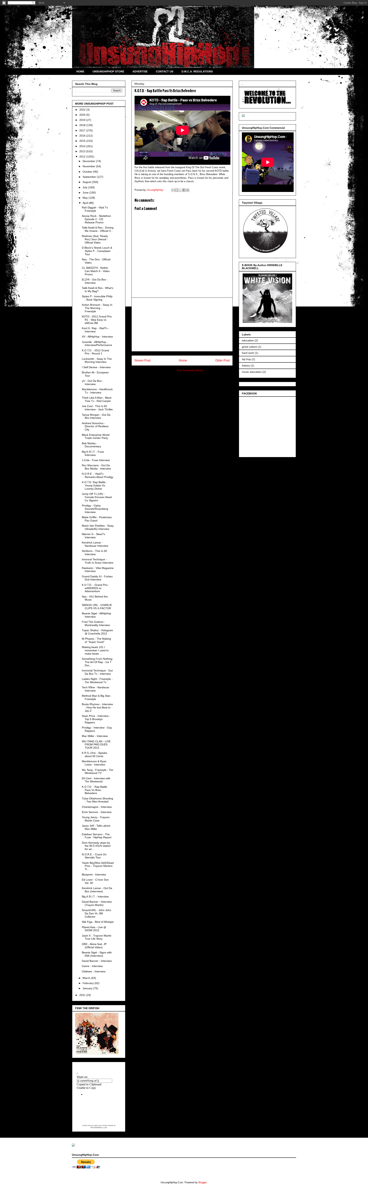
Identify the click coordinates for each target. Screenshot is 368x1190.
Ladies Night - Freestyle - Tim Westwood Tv (97, 680)
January (88, 988)
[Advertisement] (182, 324)
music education (252, 371)
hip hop (246, 359)
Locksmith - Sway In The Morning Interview (97, 360)
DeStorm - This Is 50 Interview (94, 552)
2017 (82, 130)
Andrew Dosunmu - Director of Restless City (95, 426)
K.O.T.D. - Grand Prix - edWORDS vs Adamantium (95, 588)
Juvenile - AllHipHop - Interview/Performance (97, 343)
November (89, 166)
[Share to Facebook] (184, 190)
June (86, 192)
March (87, 977)
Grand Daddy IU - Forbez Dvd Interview (97, 578)
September (90, 176)
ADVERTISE (140, 71)
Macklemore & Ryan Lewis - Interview (94, 763)
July (85, 187)
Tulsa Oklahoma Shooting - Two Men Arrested (97, 800)
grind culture (249, 346)
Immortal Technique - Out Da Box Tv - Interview (97, 672)
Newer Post (142, 360)
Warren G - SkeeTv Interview (93, 536)
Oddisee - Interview (93, 971)
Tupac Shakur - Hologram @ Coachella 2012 (97, 632)
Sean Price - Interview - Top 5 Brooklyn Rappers (96, 719)
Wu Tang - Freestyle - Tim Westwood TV (97, 771)
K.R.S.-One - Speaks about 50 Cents (94, 754)
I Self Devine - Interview (96, 367)
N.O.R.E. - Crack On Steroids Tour (94, 856)
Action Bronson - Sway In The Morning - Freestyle (97, 308)
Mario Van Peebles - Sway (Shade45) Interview (98, 527)
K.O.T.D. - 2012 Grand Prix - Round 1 (95, 352)
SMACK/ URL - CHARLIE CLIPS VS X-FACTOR (97, 606)
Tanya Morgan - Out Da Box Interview (96, 416)
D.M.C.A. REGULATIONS (197, 71)
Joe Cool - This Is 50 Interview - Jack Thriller (97, 408)
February (88, 983)
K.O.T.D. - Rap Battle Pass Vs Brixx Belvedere (94, 790)
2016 (82, 135)
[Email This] (173, 190)
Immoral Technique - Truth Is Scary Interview (97, 561)
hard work (248, 352)
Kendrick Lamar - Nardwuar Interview (95, 544)
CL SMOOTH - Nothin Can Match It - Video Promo (96, 271)
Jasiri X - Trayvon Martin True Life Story (96, 937)
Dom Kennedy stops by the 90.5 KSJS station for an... (96, 846)
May (86, 197)
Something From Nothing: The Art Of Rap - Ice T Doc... (97, 662)
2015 (82, 140)
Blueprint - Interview (94, 874)
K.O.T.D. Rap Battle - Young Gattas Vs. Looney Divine (94, 485)
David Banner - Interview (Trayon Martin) (97, 903)
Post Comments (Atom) (190, 370)
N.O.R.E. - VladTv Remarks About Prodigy (97, 475)
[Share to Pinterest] (188, 190)
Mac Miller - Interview (95, 736)
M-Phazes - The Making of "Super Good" (96, 640)
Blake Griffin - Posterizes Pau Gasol (97, 519)
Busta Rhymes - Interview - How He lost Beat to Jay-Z (97, 707)
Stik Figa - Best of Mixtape (98, 921)
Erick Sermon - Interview (97, 812)
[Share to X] (180, 190)
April (86, 202)
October (88, 171)
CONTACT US (164, 71)
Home (183, 360)
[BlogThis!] (177, 190)
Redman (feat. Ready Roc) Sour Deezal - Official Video (95, 239)
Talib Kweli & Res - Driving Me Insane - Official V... (97, 229)
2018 (82, 125)
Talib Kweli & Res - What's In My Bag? (97, 289)
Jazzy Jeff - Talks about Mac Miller (96, 827)
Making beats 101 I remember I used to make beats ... (95, 650)
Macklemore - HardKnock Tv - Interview (97, 391)
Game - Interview (92, 966)
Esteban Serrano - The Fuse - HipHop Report (96, 836)
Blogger (202, 1182)
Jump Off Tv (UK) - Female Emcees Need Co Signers (97, 497)
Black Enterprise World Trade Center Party (95, 436)
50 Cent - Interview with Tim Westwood (96, 780)
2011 (82, 995)
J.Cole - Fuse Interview (96, 460)
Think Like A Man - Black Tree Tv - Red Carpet (97, 399)
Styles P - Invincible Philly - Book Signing (97, 298)
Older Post (222, 360)
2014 (82, 146)
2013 (82, 151)
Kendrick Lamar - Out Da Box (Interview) (97, 890)
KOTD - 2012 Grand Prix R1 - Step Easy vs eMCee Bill (97, 320)
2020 (82, 114)
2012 (82, 156)
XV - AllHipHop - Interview (97, 336)
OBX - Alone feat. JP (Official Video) (94, 945)
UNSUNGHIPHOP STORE (108, 71)
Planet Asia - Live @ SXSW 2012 (94, 929)
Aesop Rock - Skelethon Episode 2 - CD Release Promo (96, 219)
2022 (82, 109)
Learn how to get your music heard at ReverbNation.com (98, 1126)
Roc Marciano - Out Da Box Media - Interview (96, 467)
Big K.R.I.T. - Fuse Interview (93, 453)
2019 (82, 119)
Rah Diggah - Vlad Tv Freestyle (95, 209)
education (248, 340)
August (87, 182)
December (89, 161)
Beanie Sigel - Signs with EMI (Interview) (97, 954)
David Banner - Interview (97, 960)
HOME (80, 71)
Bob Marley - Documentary (91, 445)
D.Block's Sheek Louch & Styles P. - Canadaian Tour (97, 251)
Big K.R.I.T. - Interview (95, 896)
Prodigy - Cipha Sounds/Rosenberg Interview (95, 509)
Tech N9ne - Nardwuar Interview (95, 689)
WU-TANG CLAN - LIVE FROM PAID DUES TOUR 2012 (96, 744)
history (246, 365)
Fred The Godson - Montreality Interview (96, 623)
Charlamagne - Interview (97, 806)
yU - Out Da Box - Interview (92, 382)
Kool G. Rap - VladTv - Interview (95, 330)
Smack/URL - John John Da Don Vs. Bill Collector (96, 913)
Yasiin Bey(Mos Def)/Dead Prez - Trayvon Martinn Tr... (98, 866)
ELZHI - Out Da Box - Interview (95, 281)
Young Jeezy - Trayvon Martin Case (96, 819)
